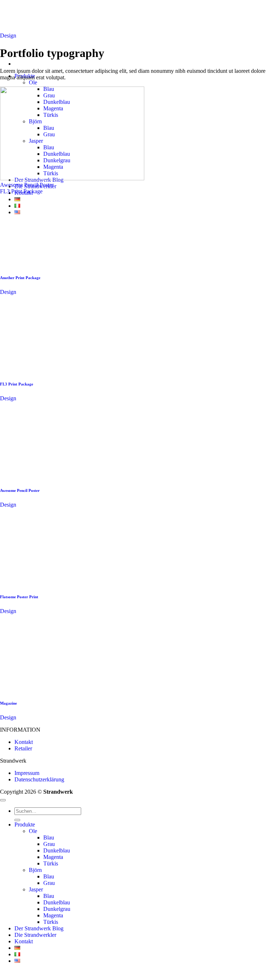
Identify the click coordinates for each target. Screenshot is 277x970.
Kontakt (23, 742)
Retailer (23, 748)
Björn (35, 870)
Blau (48, 837)
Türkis (50, 863)
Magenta (53, 857)
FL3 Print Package (21, 191)
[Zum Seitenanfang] (3, 800)
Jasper (36, 889)
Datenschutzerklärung (39, 779)
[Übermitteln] (17, 820)
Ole (33, 82)
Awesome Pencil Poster (27, 185)
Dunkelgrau (56, 909)
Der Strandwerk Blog (38, 928)
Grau (49, 844)
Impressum (26, 773)
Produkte (24, 824)
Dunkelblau (56, 850)
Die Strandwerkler (35, 935)
